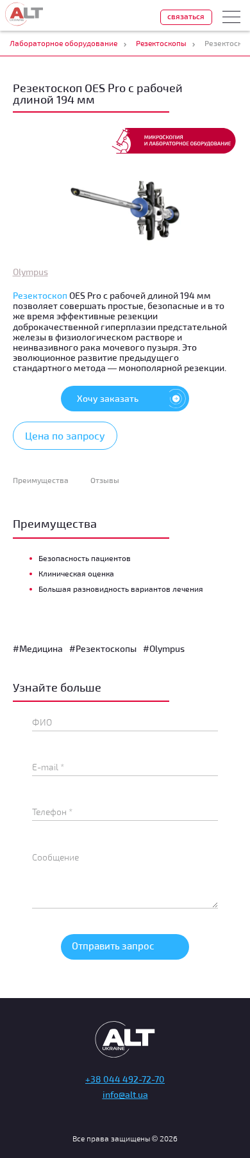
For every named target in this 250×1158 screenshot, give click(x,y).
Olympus (30, 271)
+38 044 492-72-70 (125, 1079)
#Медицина (38, 648)
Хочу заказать (107, 398)
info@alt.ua (125, 1094)
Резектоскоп (40, 295)
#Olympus (164, 648)
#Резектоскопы (103, 648)
